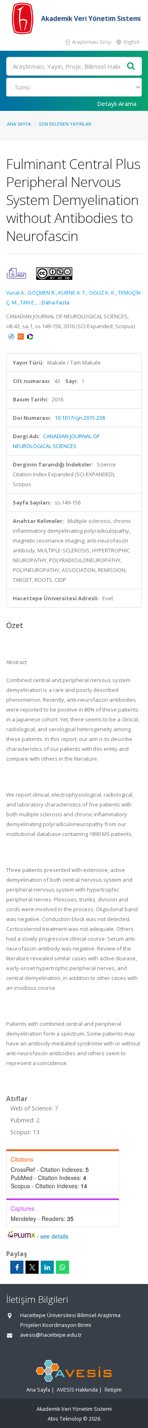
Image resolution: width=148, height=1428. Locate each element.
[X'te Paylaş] (32, 1267)
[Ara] (131, 66)
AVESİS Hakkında (77, 1389)
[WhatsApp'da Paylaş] (62, 1267)
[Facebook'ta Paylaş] (16, 1267)
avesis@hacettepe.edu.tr (51, 1334)
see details (54, 1236)
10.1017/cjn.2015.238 (80, 417)
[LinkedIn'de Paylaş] (47, 1267)
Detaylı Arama (116, 103)
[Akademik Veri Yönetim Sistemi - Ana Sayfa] (23, 18)
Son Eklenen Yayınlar (65, 124)
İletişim (113, 1389)
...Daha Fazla (53, 302)
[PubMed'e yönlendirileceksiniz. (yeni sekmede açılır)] (12, 336)
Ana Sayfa (19, 124)
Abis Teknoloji (65, 1418)
